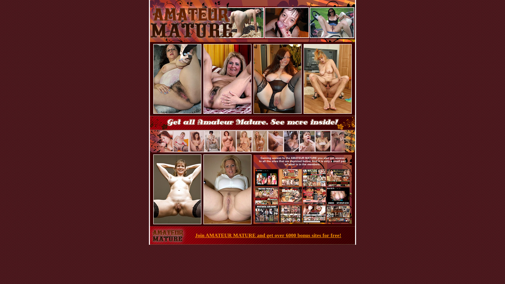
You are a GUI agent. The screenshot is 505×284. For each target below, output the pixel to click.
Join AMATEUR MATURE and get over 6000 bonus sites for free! (268, 235)
